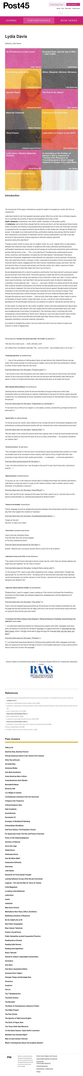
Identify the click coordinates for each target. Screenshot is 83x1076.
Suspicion (8, 986)
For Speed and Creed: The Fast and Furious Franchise (24, 834)
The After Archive (11, 998)
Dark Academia (10, 809)
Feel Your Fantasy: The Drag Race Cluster (20, 830)
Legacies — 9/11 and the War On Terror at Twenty (23, 883)
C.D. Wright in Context (13, 793)
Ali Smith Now (10, 764)
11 (39, 638)
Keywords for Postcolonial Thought (18, 875)
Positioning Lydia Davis (12, 355)
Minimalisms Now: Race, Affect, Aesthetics (21, 912)
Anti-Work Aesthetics (13, 772)
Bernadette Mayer (12, 785)
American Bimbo (11, 768)
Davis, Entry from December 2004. (16, 714)
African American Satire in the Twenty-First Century (24, 756)
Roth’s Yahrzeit (10, 953)
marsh (7, 900)
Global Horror (10, 850)
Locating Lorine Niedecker (15, 891)
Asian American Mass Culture (16, 776)
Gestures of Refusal (12, 842)
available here (11, 700)
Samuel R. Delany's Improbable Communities (21, 957)
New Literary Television (14, 928)
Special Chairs (10, 418)
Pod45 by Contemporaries (43, 1062)
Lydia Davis (9, 895)
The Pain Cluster (11, 1014)
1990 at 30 (9, 748)
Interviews (9, 867)
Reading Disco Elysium (13, 941)
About (58, 8)
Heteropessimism (11, 854)
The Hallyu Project (12, 1010)
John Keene (9, 871)
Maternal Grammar (11, 476)
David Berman (10, 813)
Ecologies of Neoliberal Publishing (17, 822)
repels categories (11, 222)
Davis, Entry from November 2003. (16, 721)
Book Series (69, 20)
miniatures (11, 224)
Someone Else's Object (13, 973)
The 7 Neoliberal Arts (13, 994)
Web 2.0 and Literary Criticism (16, 1039)
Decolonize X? (10, 817)
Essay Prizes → (57, 4)
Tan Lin (7, 990)
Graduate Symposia (44, 1069)
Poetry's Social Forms (13, 932)
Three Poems (9, 530)
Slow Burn (9, 965)
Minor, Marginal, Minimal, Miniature (15, 387)
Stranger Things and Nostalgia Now (18, 977)
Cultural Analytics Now (13, 805)
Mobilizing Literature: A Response (17, 916)
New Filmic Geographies (14, 924)
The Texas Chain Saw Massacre (16, 1027)
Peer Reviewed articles (46, 1056)
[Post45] (16, 5)
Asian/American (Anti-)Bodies (16, 781)
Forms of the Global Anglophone (17, 838)
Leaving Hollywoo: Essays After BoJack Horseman (24, 879)
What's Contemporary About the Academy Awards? (24, 1043)
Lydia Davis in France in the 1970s (15, 556)
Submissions (76, 8)
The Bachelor (10, 1002)
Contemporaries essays (46, 1059)
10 (42, 602)
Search (61, 13)
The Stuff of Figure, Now (14, 1023)
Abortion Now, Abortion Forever (16, 752)
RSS (63, 8)
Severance (9, 961)
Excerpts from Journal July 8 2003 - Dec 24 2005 (31, 339)
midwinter (9, 904)
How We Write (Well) (12, 859)
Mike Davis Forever (12, 908)
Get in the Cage (11, 846)
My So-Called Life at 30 (13, 920)
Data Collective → (73, 4)
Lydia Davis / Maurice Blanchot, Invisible (17, 588)
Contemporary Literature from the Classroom (22, 797)
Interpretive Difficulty (13, 863)
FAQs (38, 1072)
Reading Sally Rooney (13, 945)
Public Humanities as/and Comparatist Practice (23, 936)
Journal (11, 20)
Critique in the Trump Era (14, 801)
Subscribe (68, 8)
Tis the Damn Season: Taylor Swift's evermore (22, 1031)
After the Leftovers (12, 760)
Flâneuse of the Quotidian (13, 504)
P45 (9, 1057)
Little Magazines (11, 887)
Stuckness (9, 982)
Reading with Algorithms (14, 949)
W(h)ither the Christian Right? (16, 1035)
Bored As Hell (10, 789)
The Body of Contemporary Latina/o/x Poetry (22, 1006)
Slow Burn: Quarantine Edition (16, 969)
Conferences (42, 1066)
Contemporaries (38, 20)
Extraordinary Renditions (14, 826)
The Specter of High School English (18, 1018)
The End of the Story (11, 447)
